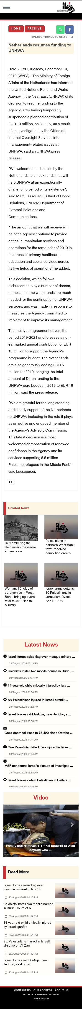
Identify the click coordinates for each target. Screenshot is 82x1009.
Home (16, 28)
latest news (41, 645)
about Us (61, 990)
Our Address (42, 990)
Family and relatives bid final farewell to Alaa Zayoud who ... (40, 848)
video (41, 798)
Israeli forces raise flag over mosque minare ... (41, 657)
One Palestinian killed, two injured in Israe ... (40, 747)
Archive (35, 28)
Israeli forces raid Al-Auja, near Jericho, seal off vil (25, 962)
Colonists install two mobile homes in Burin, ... (41, 671)
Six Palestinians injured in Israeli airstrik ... (38, 700)
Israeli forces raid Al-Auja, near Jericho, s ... (39, 714)
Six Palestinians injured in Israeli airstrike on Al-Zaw (26, 944)
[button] (9, 824)
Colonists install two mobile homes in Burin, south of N (28, 906)
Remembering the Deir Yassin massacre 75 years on (20, 547)
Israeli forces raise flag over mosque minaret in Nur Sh (23, 887)
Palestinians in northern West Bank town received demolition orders (60, 547)
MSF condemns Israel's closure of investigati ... (39, 766)
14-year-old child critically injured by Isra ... (39, 686)
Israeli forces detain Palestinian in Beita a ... (39, 780)
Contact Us (22, 990)
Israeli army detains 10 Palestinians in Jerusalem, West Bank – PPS (60, 595)
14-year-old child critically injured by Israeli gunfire (27, 925)
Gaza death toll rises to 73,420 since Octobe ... (39, 733)
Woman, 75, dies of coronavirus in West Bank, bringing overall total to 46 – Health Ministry (20, 597)
